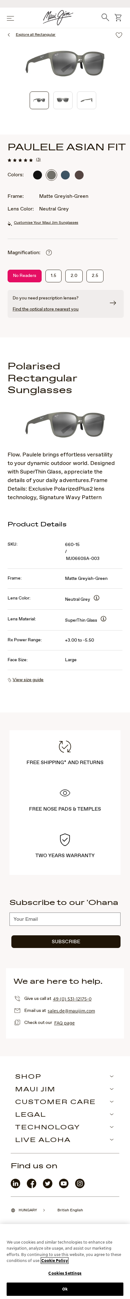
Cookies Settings (64, 1273)
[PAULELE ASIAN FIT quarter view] (39, 100)
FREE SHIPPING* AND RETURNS (65, 762)
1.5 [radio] (53, 276)
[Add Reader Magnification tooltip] (49, 253)
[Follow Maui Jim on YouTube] (63, 1186)
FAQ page (64, 1023)
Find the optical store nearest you (46, 309)
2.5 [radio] (95, 276)
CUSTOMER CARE (55, 1102)
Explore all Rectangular (36, 34)
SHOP (28, 1077)
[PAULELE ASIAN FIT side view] (86, 100)
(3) (38, 159)
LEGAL (30, 1115)
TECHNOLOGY (47, 1128)
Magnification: (24, 252)
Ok (65, 1289)
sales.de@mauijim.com (71, 1010)
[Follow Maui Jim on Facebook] (31, 1186)
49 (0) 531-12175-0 (72, 998)
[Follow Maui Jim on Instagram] (80, 1186)
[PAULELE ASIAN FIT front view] (63, 100)
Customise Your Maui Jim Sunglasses (46, 222)
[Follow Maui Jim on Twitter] (47, 1186)
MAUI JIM (35, 1090)
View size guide (28, 680)
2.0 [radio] (74, 276)
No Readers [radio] (24, 276)
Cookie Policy (54, 1260)
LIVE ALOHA (43, 1140)
